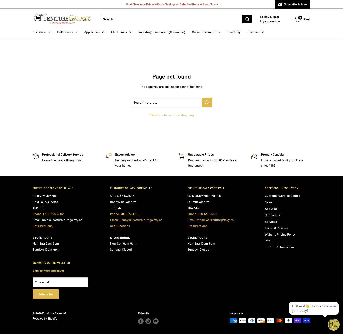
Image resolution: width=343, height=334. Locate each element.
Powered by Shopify (45, 318)
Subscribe (46, 294)
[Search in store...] (207, 102)
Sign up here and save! (48, 270)
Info (267, 241)
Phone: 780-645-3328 (202, 214)
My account (268, 21)
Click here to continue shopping (171, 115)
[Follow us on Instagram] (148, 321)
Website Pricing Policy (280, 234)
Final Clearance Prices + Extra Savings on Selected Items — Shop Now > (171, 4)
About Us (271, 208)
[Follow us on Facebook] (141, 321)
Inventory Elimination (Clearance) (161, 32)
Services (254, 32)
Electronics (119, 32)
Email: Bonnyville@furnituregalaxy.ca (136, 220)
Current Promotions (206, 32)
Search (270, 202)
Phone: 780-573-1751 (124, 214)
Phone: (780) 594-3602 (48, 214)
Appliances (92, 32)
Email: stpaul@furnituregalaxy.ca (210, 220)
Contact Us (272, 215)
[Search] (247, 19)
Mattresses (65, 32)
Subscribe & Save (295, 4)
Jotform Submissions (280, 247)
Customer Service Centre (282, 195)
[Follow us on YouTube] (156, 321)
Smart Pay (234, 32)
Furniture (39, 32)
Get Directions (43, 226)
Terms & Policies (276, 228)
